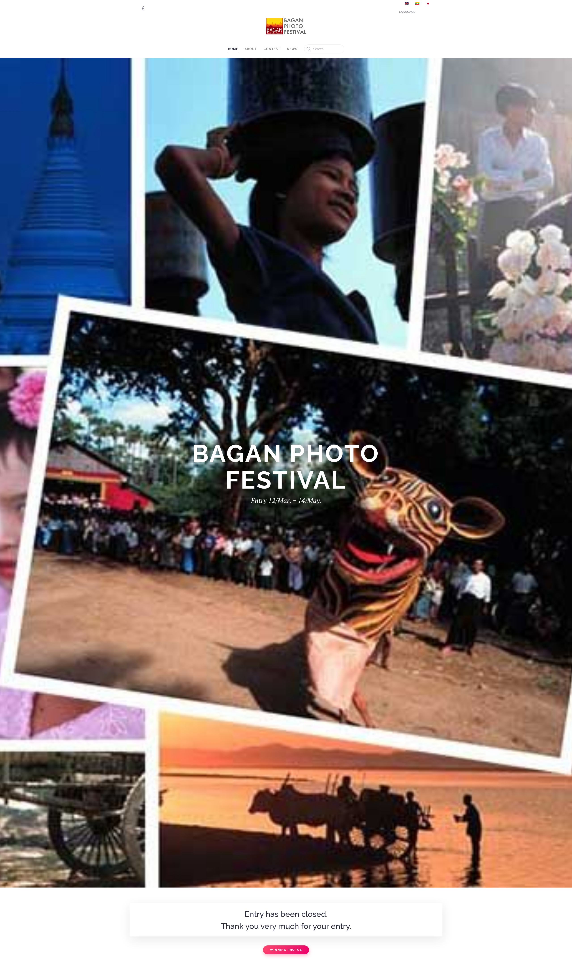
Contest (272, 49)
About (251, 49)
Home (233, 49)
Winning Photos (286, 949)
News (292, 49)
